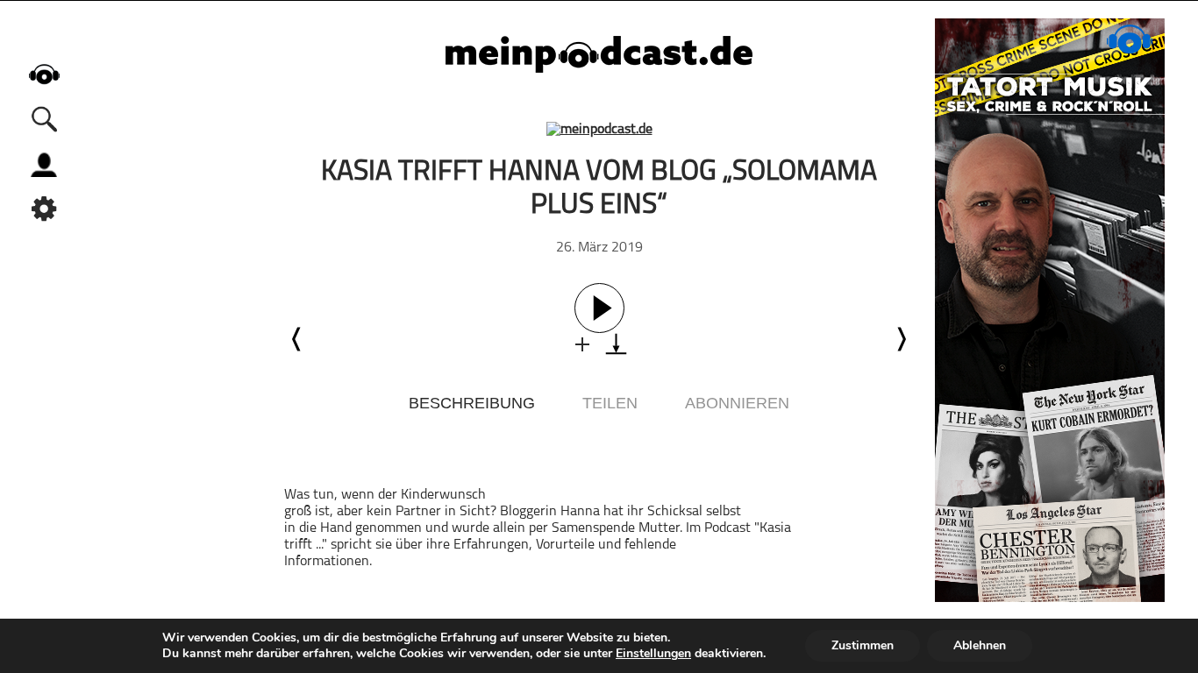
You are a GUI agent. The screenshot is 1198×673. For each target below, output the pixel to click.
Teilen (610, 403)
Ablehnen (979, 645)
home (43, 74)
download (616, 344)
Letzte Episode (297, 339)
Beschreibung (472, 403)
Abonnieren (737, 403)
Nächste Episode (901, 339)
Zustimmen (862, 645)
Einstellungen (653, 654)
